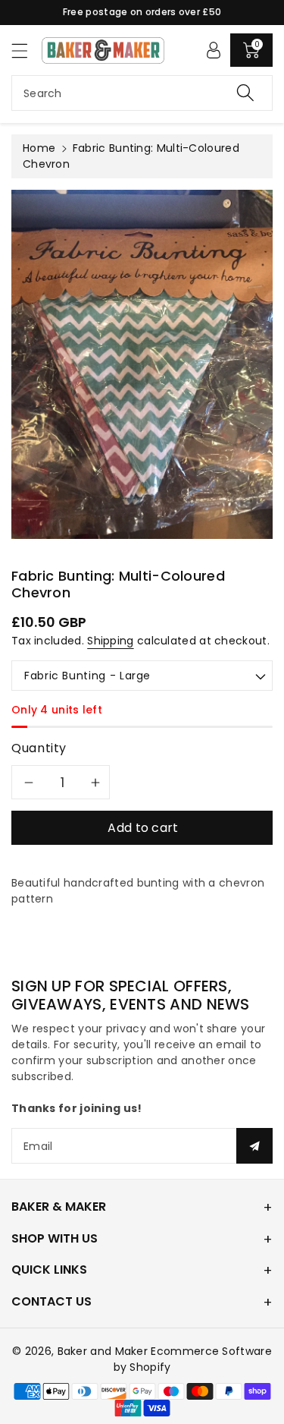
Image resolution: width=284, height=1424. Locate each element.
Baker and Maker (103, 1351)
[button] (26, 50)
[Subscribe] (254, 1146)
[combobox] (142, 93)
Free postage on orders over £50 (142, 11)
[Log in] (213, 50)
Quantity (39, 748)
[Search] (245, 93)
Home (39, 148)
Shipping (110, 640)
